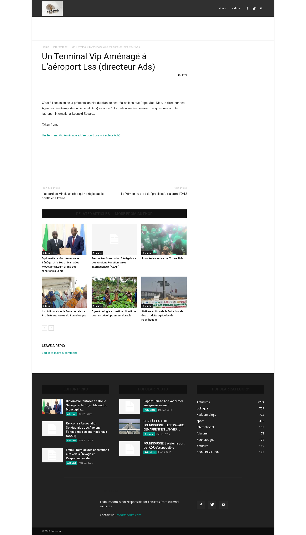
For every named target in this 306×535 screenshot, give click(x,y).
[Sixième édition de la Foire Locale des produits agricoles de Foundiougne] (164, 292)
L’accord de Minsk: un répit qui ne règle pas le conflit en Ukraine (73, 196)
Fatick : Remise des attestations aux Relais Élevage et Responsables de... (87, 454)
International (60, 47)
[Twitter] (254, 8)
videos (236, 8)
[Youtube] (261, 8)
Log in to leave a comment (59, 352)
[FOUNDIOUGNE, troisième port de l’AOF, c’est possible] (129, 448)
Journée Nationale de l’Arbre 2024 (162, 258)
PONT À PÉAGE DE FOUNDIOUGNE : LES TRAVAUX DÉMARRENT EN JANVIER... (163, 425)
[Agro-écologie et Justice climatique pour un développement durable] (114, 292)
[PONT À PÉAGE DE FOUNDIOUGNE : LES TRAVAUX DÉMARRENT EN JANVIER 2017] (129, 426)
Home (222, 8)
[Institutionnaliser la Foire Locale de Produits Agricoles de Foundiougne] (64, 292)
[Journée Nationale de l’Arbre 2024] (164, 239)
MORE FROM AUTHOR (134, 214)
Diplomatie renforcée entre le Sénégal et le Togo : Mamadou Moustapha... (86, 405)
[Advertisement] (153, 31)
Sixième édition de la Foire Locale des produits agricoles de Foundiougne (162, 315)
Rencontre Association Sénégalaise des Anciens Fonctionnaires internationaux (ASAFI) (114, 262)
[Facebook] (247, 8)
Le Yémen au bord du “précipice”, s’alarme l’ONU (154, 194)
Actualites (150, 409)
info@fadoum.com (128, 515)
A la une (47, 253)
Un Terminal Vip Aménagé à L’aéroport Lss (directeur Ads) (81, 135)
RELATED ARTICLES (93, 214)
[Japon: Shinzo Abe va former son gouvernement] (129, 406)
